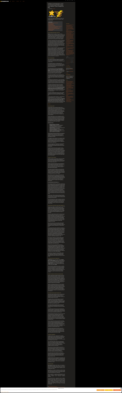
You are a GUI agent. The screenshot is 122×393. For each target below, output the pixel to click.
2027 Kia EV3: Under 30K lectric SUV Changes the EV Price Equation (70, 48)
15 (66, 61)
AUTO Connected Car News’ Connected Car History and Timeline (69, 88)
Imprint (67, 95)
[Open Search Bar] (121, 1)
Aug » (68, 65)
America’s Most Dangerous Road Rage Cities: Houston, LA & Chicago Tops (70, 54)
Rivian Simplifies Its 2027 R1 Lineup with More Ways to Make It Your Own (70, 44)
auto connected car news (5, 1)
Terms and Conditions (68, 101)
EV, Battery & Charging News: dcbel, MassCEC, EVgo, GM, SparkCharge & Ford (69, 41)
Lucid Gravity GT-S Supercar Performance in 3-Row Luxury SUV (69, 46)
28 (73, 62)
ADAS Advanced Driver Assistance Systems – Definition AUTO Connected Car (70, 86)
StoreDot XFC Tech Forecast (51, 25)
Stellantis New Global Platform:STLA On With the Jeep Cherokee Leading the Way (70, 31)
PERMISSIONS (72, 0)
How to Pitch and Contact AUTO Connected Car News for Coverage (70, 94)
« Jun (67, 65)
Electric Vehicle (50, 386)
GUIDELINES (67, 0)
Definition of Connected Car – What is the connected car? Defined (69, 91)
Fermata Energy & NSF (51, 24)
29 (66, 63)
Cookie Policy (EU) (68, 89)
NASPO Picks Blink (50, 30)
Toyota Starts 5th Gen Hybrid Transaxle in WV (53, 28)
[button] (120, 388)
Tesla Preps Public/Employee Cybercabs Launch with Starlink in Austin (70, 29)
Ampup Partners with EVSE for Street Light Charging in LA (55, 26)
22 (66, 62)
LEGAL (74, 0)
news (56, 386)
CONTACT (70, 0)
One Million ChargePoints (51, 29)
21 (73, 61)
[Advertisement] (70, 12)
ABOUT (65, 0)
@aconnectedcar (71, 71)
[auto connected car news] (0, 1)
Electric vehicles (54, 386)
